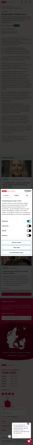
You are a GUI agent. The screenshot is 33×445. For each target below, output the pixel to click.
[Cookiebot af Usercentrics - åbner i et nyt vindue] (24, 191)
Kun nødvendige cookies (16, 252)
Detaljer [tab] (16, 195)
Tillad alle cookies (16, 242)
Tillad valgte (16, 247)
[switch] (29, 226)
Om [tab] (27, 195)
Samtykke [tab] (6, 195)
